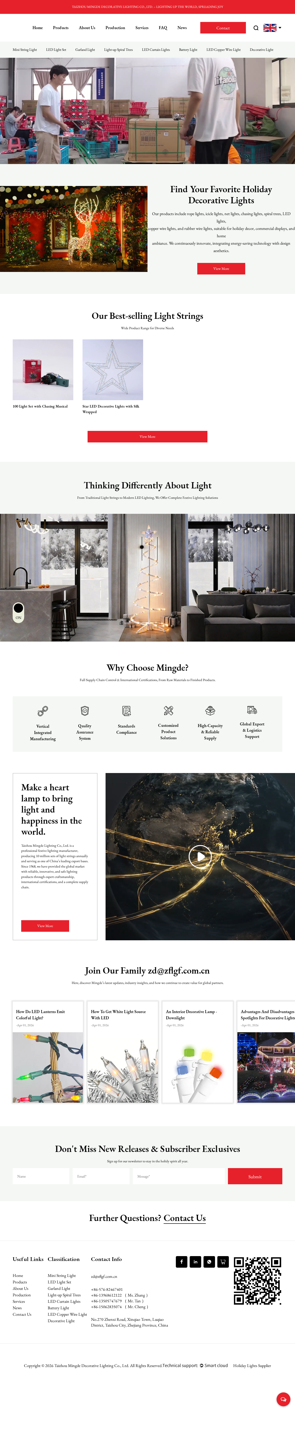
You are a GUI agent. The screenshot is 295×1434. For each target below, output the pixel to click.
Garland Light (85, 49)
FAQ (163, 27)
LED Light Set (56, 49)
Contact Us (185, 1218)
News (182, 27)
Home (37, 27)
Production (115, 27)
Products (60, 27)
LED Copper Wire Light (223, 49)
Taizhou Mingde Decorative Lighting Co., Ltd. (92, 1365)
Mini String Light (25, 49)
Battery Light (188, 49)
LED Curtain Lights (156, 49)
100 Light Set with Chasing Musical (40, 406)
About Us (87, 27)
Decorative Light (261, 49)
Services (142, 27)
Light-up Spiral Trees (118, 49)
